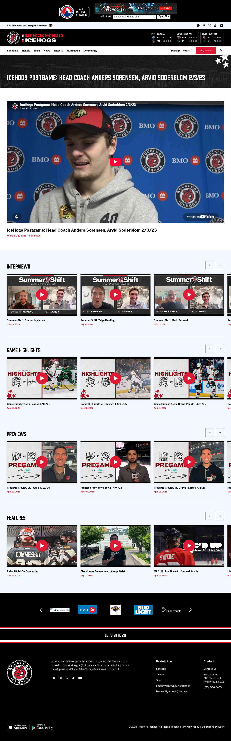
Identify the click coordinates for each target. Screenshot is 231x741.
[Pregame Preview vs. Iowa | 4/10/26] (42, 462)
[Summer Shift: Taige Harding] (115, 295)
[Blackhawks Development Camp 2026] (115, 546)
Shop (57, 51)
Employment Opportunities (171, 686)
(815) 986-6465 (213, 687)
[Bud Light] (115, 610)
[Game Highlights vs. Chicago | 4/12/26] (115, 378)
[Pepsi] (171, 610)
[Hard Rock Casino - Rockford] (88, 610)
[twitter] (210, 26)
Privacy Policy (191, 727)
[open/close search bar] (221, 51)
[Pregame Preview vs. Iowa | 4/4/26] (115, 462)
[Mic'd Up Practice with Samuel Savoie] (189, 546)
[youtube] (221, 26)
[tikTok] (215, 26)
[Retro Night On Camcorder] (42, 546)
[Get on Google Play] (42, 727)
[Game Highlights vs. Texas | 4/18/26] (42, 378)
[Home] (35, 38)
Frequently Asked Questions (172, 692)
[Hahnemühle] (143, 610)
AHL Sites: (106, 17)
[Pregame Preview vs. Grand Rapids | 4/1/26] (189, 462)
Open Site (163, 17)
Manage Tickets (180, 51)
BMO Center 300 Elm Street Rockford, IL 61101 (214, 678)
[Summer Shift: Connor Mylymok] (42, 295)
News (47, 51)
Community (90, 51)
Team (37, 51)
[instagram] (204, 26)
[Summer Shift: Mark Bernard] (189, 295)
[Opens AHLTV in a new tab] (136, 8)
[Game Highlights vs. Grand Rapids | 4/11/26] (189, 378)
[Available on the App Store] (18, 727)
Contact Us (210, 669)
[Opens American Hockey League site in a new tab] (74, 12)
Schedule (12, 51)
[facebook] (198, 26)
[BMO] (60, 610)
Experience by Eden (212, 727)
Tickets (26, 51)
